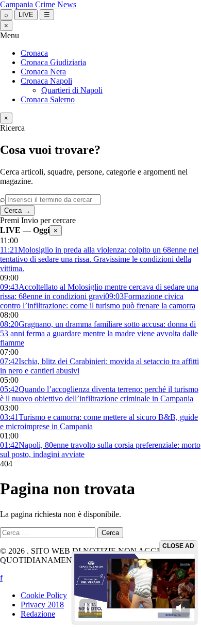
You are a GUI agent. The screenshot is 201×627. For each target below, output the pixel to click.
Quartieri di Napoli (72, 90)
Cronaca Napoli (46, 80)
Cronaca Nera (43, 71)
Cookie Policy (44, 595)
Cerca (17, 210)
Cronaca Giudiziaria (53, 62)
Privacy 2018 (42, 604)
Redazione (38, 613)
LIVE (26, 15)
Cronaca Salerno (48, 99)
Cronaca (34, 53)
